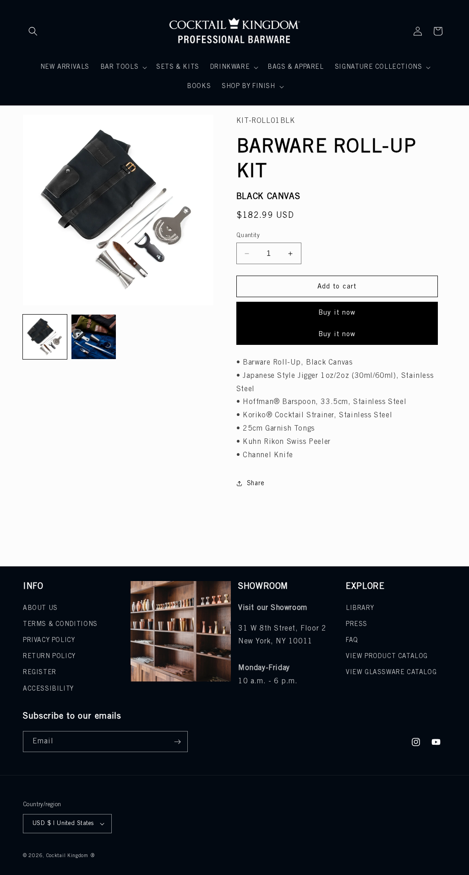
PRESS (356, 624)
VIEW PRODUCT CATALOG (387, 656)
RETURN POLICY (49, 656)
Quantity (248, 235)
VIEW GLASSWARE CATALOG (391, 673)
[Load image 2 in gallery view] (93, 337)
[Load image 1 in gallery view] (45, 337)
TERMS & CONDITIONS (60, 624)
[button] (33, 31)
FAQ (352, 640)
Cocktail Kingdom (67, 855)
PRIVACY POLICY (49, 640)
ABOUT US (40, 608)
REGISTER (39, 673)
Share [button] (256, 484)
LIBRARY (360, 608)
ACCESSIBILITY (48, 689)
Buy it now (336, 313)
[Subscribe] (177, 741)
